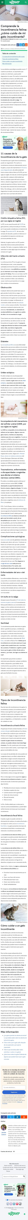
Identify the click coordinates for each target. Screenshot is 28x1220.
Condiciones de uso (8, 1167)
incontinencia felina (6, 516)
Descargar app (20, 1169)
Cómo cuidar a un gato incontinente (12, 61)
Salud (25, 39)
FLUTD (21, 224)
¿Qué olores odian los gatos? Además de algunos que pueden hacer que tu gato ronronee (15, 1057)
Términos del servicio (20, 1165)
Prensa (8, 1171)
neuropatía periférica (8, 345)
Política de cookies (8, 1169)
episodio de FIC (11, 231)
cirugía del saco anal (6, 563)
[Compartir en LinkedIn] (23, 44)
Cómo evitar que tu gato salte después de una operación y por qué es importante (15, 1045)
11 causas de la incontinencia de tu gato (13, 56)
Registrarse (14, 1092)
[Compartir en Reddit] (26, 44)
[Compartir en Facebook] (18, 44)
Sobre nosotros (8, 1165)
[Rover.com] (14, 3)
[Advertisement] (14, 142)
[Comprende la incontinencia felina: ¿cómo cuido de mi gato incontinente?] (14, 13)
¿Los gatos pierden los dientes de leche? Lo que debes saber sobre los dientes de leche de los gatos (15, 1038)
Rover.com (11, 1207)
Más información (7, 63)
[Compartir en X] (20, 44)
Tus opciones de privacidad (15, 1200)
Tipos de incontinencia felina (10, 59)
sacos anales (6, 540)
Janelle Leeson (3, 1133)
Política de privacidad (20, 1167)
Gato (20, 39)
